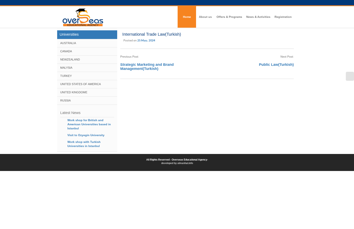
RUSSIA (65, 100)
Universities (69, 34)
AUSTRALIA (68, 43)
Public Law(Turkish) (276, 65)
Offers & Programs (229, 16)
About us (205, 16)
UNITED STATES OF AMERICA (80, 84)
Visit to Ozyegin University (85, 135)
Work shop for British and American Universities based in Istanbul (89, 124)
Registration (283, 16)
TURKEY (66, 75)
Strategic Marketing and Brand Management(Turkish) (147, 67)
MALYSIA (66, 67)
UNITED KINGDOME (73, 92)
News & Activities (258, 16)
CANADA (66, 51)
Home (187, 16)
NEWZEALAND (70, 59)
